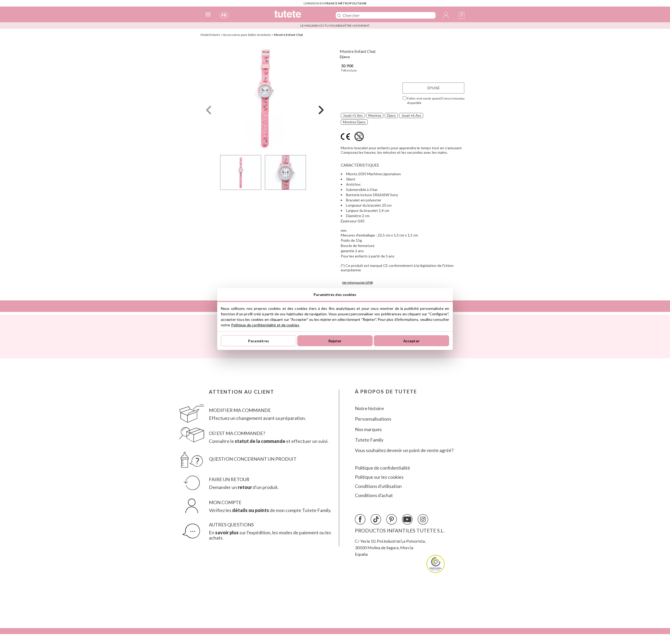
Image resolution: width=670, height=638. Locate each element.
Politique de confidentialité (382, 468)
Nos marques (368, 429)
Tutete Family (369, 440)
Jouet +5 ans (353, 115)
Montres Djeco (354, 122)
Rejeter (335, 341)
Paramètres (258, 341)
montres (374, 115)
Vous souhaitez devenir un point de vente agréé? (404, 450)
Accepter (411, 341)
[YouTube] (407, 519)
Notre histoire (369, 408)
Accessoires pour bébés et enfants (247, 35)
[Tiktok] (376, 519)
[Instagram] (423, 519)
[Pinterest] (391, 519)
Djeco (345, 56)
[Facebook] (360, 519)
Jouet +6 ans (411, 115)
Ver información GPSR (357, 282)
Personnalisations (373, 419)
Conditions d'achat (374, 495)
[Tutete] (299, 16)
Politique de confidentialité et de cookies (265, 325)
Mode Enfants (210, 35)
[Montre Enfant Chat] (264, 97)
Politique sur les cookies (379, 477)
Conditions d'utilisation (378, 486)
